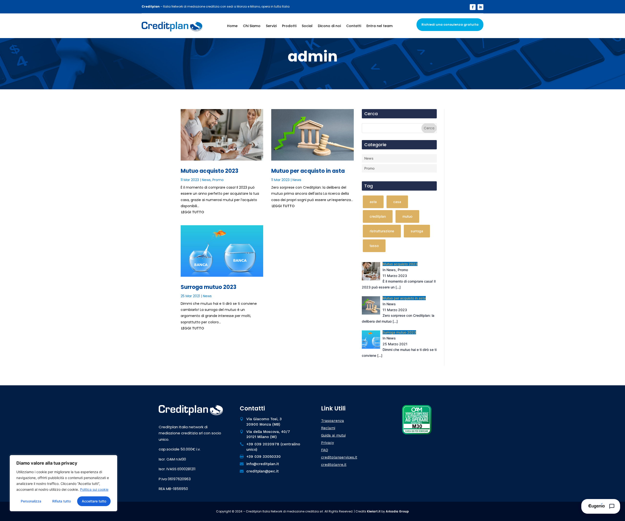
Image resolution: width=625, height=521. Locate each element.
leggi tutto (192, 212)
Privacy (327, 442)
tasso (374, 246)
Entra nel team (379, 25)
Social (307, 25)
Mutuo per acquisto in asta (308, 171)
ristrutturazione (382, 231)
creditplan (378, 216)
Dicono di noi (329, 25)
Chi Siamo (251, 25)
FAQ (324, 450)
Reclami (328, 428)
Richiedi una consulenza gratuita (450, 24)
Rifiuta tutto (61, 501)
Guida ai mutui (333, 435)
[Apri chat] (600, 506)
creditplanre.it (333, 464)
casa (397, 202)
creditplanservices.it (339, 457)
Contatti (353, 25)
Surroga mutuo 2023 (208, 287)
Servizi (271, 25)
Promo (218, 179)
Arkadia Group (397, 511)
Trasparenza (332, 421)
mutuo (407, 216)
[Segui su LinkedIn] (480, 7)
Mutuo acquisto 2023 (209, 171)
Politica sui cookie (94, 489)
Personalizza (31, 501)
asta (373, 202)
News (206, 179)
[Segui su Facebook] (473, 7)
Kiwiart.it (374, 511)
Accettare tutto (94, 501)
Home (232, 25)
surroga (417, 231)
